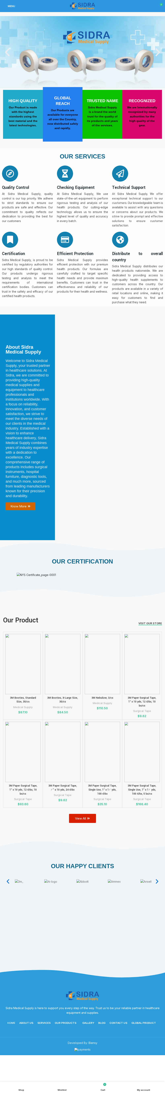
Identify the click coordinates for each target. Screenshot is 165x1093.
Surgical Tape (142, 711)
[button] (7, 52)
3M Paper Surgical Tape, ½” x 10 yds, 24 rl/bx (62, 788)
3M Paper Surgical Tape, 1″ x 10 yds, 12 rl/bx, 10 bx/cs (142, 701)
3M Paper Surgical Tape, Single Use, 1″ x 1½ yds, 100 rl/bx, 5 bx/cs (142, 789)
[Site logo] (82, 5)
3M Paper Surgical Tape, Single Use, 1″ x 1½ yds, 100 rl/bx (102, 789)
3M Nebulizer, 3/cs (102, 698)
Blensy (93, 1043)
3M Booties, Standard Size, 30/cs (23, 700)
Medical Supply (23, 707)
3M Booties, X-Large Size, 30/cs (62, 700)
